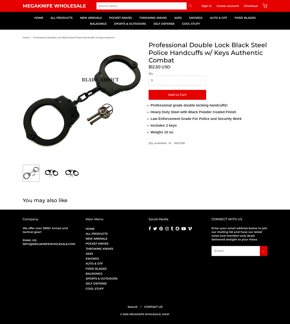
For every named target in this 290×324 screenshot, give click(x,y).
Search (133, 307)
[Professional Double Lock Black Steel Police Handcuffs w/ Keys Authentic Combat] (31, 173)
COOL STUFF (191, 23)
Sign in (207, 6)
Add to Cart (177, 95)
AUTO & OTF (218, 18)
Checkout (251, 6)
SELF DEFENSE (164, 23)
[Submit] (190, 6)
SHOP (165, 314)
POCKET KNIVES (120, 18)
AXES (178, 18)
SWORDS (195, 18)
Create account (228, 6)
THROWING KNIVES (153, 18)
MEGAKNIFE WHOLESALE (54, 6)
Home (26, 37)
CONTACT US (153, 307)
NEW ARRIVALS (91, 18)
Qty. (151, 73)
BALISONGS (98, 23)
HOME (38, 18)
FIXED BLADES (245, 18)
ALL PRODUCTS (62, 18)
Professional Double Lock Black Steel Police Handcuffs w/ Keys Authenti (73, 37)
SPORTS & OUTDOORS (130, 23)
